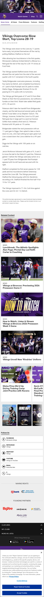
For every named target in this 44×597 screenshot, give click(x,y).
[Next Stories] (39, 415)
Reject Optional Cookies (22, 587)
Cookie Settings (22, 581)
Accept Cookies (22, 593)
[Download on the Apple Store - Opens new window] (14, 542)
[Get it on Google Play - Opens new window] (29, 542)
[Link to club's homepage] (4, 15)
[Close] (41, 552)
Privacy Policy (14, 576)
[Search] (37, 16)
